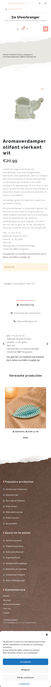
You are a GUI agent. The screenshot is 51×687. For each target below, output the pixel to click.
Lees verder (23, 438)
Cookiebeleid (24, 683)
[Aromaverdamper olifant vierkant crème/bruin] (3, 343)
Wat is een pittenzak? (15, 552)
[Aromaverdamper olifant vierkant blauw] (47, 343)
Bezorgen (7, 600)
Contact (6, 613)
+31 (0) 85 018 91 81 (15, 9)
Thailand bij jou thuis (14, 546)
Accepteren (25, 662)
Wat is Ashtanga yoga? (15, 580)
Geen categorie (24, 55)
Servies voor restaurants (16, 489)
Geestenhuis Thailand (15, 574)
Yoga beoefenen (13, 557)
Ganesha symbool (14, 540)
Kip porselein (11, 523)
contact (11, 622)
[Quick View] (32, 437)
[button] (46, 634)
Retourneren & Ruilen (11, 604)
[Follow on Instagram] (45, 3)
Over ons (7, 608)
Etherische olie (12, 495)
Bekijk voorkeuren (25, 677)
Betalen (6, 596)
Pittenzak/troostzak (14, 512)
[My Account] (18, 29)
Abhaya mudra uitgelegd (16, 563)
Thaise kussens (12, 517)
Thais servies (11, 506)
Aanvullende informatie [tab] (27, 313)
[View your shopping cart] (23, 29)
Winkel (13, 55)
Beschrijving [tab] (27, 305)
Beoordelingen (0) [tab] (27, 321)
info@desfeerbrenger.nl (17, 3)
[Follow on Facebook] (39, 3)
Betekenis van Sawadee (16, 569)
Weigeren (25, 669)
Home (5, 55)
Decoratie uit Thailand (15, 500)
